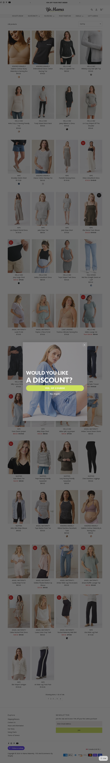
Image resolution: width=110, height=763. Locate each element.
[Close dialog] (84, 345)
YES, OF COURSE (55, 388)
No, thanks (55, 394)
